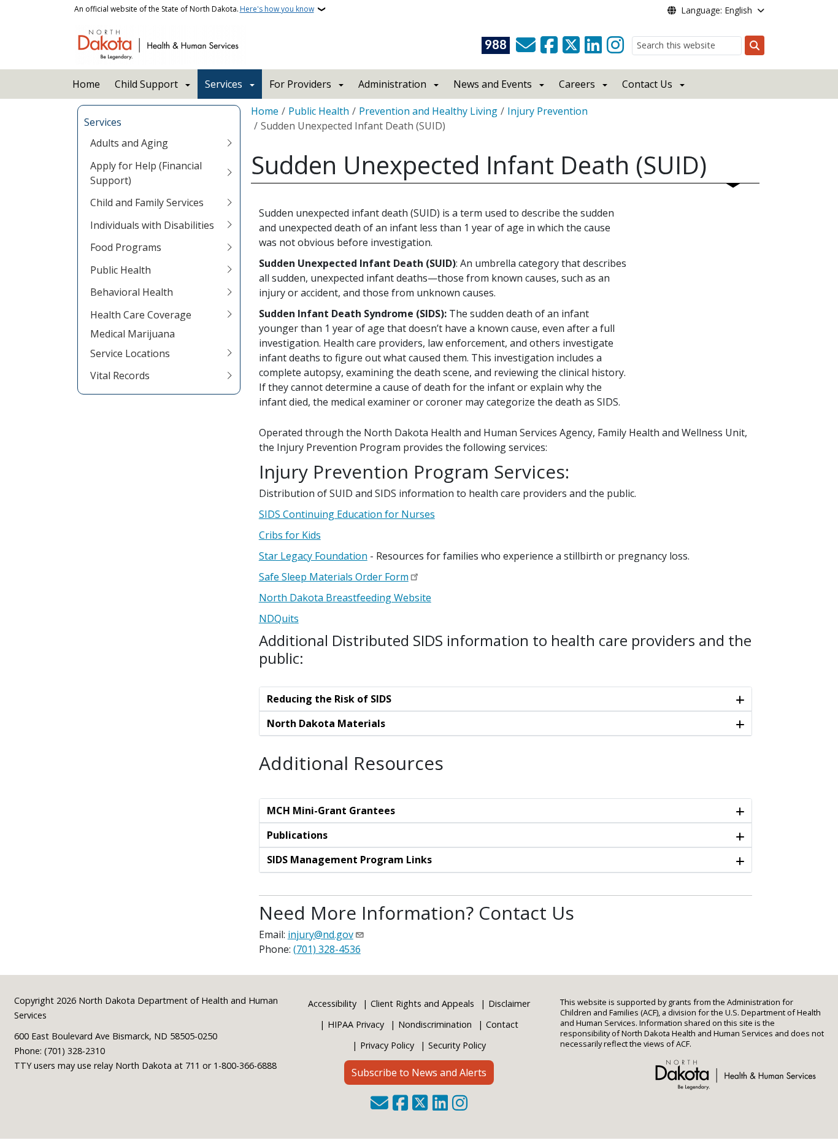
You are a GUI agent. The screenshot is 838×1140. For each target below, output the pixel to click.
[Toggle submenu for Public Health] (229, 270)
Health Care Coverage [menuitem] (140, 315)
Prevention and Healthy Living (428, 111)
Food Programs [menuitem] (125, 247)
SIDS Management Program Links (349, 859)
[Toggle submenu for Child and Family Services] (229, 202)
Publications (297, 835)
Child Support (146, 84)
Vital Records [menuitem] (120, 375)
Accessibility (332, 1003)
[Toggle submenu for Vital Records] (229, 375)
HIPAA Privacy (356, 1024)
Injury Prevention (547, 111)
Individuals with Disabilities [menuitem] (152, 225)
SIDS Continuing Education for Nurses (347, 514)
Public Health (318, 111)
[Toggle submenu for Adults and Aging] (229, 143)
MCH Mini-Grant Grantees (331, 810)
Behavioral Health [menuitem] (131, 292)
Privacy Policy (387, 1045)
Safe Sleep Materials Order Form (334, 576)
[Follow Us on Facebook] (549, 45)
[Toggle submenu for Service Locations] (229, 353)
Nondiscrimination (435, 1024)
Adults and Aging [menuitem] (129, 143)
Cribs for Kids (290, 535)
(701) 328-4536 (327, 949)
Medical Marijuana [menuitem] (132, 334)
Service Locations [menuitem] (130, 353)
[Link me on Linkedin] (593, 45)
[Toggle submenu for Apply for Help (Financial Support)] (229, 173)
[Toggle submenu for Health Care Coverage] (229, 314)
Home (86, 84)
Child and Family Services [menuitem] (147, 202)
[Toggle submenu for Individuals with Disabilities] (229, 225)
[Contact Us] (526, 45)
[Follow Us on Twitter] (571, 45)
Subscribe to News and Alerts (419, 1072)
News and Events (492, 84)
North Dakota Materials (326, 723)
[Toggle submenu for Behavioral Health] (229, 292)
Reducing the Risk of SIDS (329, 699)
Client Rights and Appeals (422, 1003)
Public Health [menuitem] (120, 270)
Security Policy (457, 1045)
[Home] (160, 43)
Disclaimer (509, 1003)
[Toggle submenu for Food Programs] (229, 247)
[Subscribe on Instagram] (615, 45)
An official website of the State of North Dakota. (194, 9)
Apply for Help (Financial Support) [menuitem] (146, 173)
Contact (502, 1024)
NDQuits (279, 618)
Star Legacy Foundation (313, 556)
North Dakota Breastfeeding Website (345, 597)
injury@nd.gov (320, 934)
